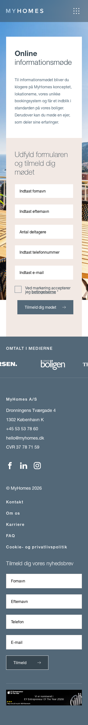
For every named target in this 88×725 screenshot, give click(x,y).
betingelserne (44, 292)
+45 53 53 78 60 (22, 428)
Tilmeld (19, 662)
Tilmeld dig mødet (40, 307)
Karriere (15, 524)
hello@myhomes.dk (25, 438)
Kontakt (14, 502)
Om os (13, 513)
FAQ (10, 535)
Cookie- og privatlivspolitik (36, 547)
